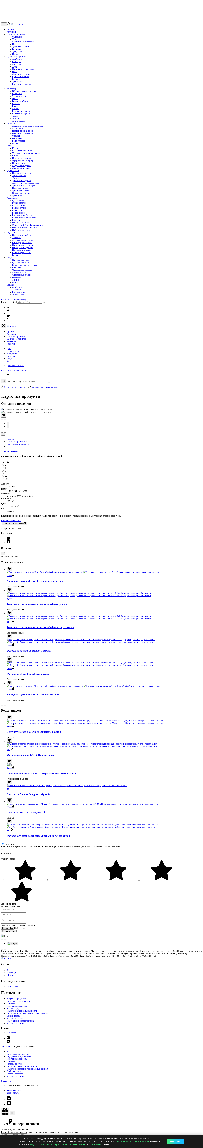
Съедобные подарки (21, 165)
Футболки (17, 37)
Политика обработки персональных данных (27, 1013)
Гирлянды (17, 255)
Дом (9, 146)
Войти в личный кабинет (15, 387)
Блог (9, 970)
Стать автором (13, 987)
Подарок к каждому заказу (13, 299)
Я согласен (175, 1141)
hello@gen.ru (13, 1093)
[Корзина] (8, 320)
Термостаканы (19, 175)
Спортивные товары (21, 260)
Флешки (16, 136)
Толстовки (17, 290)
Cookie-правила (14, 1016)
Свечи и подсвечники (22, 245)
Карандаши (17, 210)
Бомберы (16, 61)
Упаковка (16, 237)
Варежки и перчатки (22, 113)
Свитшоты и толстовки (23, 42)
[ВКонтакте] (8, 539)
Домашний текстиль (21, 168)
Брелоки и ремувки (21, 111)
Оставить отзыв (8, 931)
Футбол (15, 282)
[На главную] (6, 958)
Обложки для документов (24, 91)
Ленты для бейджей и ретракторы (28, 225)
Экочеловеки (18, 295)
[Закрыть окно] (5, 1111)
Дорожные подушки (21, 180)
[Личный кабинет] (9, 24)
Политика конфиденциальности (22, 1011)
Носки (15, 54)
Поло (14, 44)
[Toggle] (3, 553)
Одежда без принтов (16, 56)
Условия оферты (14, 1008)
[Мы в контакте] (8, 1038)
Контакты (11, 1032)
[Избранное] (8, 317)
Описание (9, 844)
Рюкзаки (16, 103)
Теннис (15, 280)
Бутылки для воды (21, 262)
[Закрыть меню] (3, 326)
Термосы (16, 178)
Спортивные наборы (22, 270)
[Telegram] (8, 543)
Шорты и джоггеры (21, 84)
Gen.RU (7, 1047)
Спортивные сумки (21, 275)
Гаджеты (11, 123)
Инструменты (18, 163)
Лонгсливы (17, 64)
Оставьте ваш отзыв (10, 906)
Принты (10, 29)
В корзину (7, 523)
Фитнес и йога (19, 272)
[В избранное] (3, 415)
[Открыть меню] (4, 24)
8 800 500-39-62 (14, 1090)
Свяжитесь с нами (9, 1081)
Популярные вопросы (17, 1006)
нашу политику (36, 1144)
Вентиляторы (18, 141)
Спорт (10, 257)
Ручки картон (18, 205)
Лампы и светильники (22, 240)
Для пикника (18, 195)
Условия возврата (15, 1018)
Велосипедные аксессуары (24, 265)
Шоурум (11, 975)
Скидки (10, 285)
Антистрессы (18, 121)
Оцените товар (8, 859)
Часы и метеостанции (22, 151)
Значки (15, 118)
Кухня (15, 148)
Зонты (15, 98)
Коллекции (12, 32)
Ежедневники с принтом (24, 218)
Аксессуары (12, 88)
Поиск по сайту (8, 302)
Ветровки (16, 49)
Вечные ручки (19, 208)
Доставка (35, 387)
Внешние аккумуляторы (23, 133)
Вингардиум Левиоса (22, 242)
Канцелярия (12, 198)
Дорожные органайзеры (23, 185)
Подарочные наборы (22, 235)
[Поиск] (8, 307)
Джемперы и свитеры (22, 47)
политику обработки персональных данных (65, 1144)
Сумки (15, 108)
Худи (14, 39)
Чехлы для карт (19, 96)
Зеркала (15, 116)
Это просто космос (10, 451)
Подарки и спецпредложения (20, 1021)
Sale (8, 361)
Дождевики (17, 51)
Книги (15, 155)
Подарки (11, 232)
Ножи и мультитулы (21, 173)
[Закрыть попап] (2, 849)
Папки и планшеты (21, 223)
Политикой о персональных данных (132, 1141)
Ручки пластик (19, 203)
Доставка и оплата (15, 365)
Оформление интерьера (23, 160)
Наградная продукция (22, 247)
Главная (11, 439)
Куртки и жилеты (20, 76)
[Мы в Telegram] (8, 1042)
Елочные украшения (21, 252)
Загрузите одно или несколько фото (18, 925)
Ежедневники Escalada (23, 215)
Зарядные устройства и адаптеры (27, 126)
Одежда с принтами (16, 34)
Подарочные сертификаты (19, 1001)
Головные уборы (20, 101)
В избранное (18, 523)
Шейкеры (16, 267)
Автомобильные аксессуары (25, 183)
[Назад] (3, 434)
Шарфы (15, 106)
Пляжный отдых (20, 188)
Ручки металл (18, 200)
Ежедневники (18, 213)
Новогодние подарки (22, 250)
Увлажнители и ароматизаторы (26, 153)
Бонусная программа (50, 387)
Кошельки (17, 93)
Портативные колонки (22, 131)
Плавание (16, 277)
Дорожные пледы (20, 190)
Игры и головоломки (22, 158)
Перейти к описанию (11, 520)
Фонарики (17, 143)
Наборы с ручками (21, 230)
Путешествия (13, 170)
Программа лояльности (18, 1054)
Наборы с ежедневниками (24, 227)
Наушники (17, 138)
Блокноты (17, 220)
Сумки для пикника (21, 193)
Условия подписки (15, 1023)
